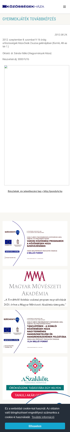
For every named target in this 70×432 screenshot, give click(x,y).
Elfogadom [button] (35, 426)
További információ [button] (43, 417)
